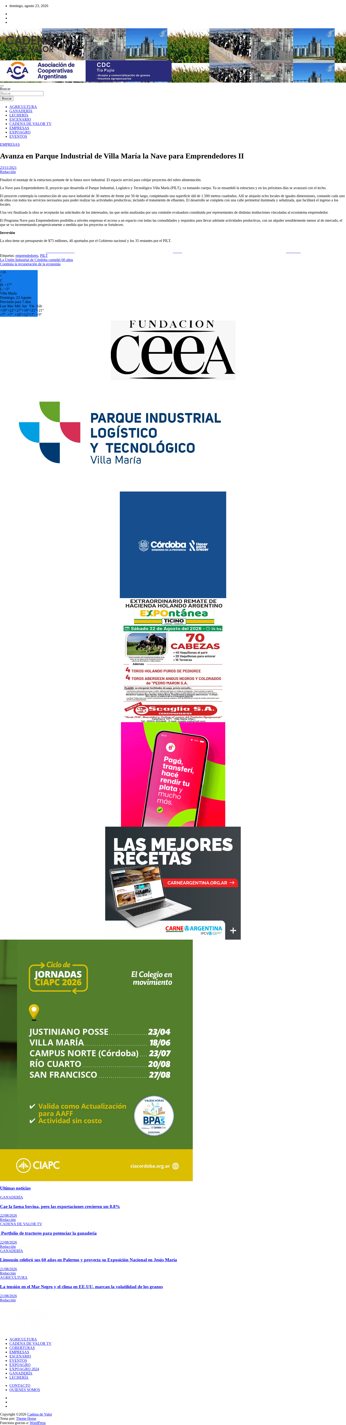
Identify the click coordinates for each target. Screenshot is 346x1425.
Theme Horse (26, 1419)
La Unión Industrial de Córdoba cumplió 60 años (36, 260)
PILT (44, 256)
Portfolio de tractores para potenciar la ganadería (48, 1233)
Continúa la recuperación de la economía (30, 264)
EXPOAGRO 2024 (24, 1369)
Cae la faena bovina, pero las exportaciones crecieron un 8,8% (60, 1206)
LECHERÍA (18, 115)
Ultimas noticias (15, 1188)
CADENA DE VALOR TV (30, 124)
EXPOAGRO (20, 132)
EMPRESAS (19, 128)
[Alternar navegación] (2, 86)
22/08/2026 (8, 1215)
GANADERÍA (20, 111)
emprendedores (27, 256)
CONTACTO (19, 1385)
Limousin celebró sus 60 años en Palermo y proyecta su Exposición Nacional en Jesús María (88, 1259)
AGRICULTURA (23, 107)
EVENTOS (18, 136)
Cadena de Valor (39, 1414)
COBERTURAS (22, 1348)
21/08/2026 (8, 1269)
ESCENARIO (20, 119)
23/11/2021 (8, 168)
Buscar (5, 89)
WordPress (38, 1423)
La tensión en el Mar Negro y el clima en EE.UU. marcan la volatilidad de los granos (81, 1286)
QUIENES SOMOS (24, 1390)
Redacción (8, 172)
